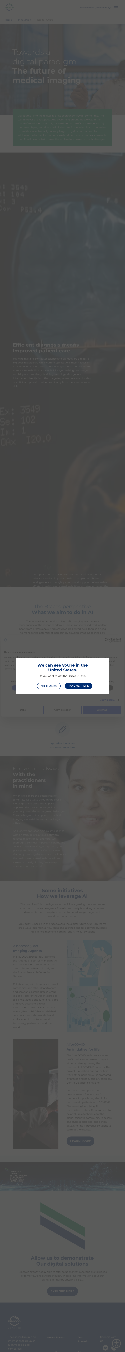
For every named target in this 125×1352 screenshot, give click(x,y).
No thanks (49, 685)
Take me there (79, 685)
